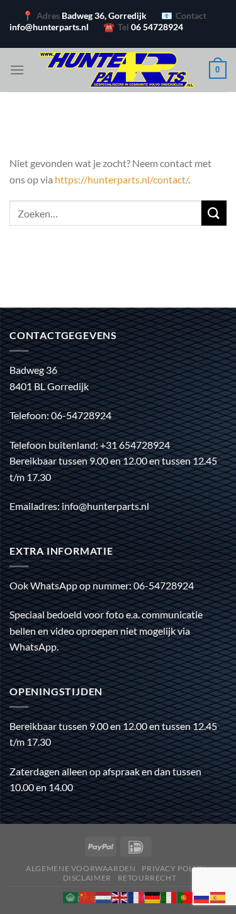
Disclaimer (87, 877)
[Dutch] (104, 896)
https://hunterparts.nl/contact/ (121, 179)
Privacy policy (174, 868)
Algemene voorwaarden (80, 868)
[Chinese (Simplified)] (87, 896)
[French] (136, 896)
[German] (153, 896)
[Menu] (17, 69)
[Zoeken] (214, 212)
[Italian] (169, 896)
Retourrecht (147, 877)
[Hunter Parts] (116, 70)
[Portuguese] (185, 896)
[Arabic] (71, 896)
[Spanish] (218, 896)
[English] (120, 896)
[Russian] (202, 896)
